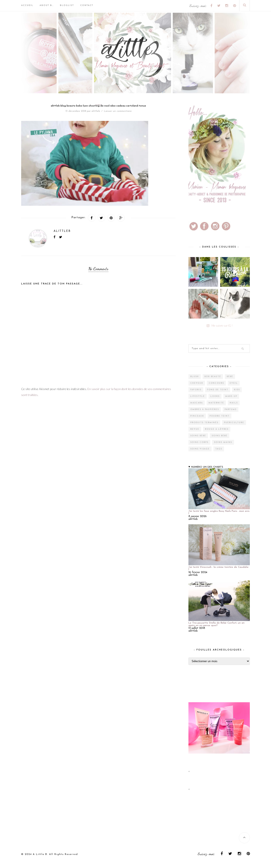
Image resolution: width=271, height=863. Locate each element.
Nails (234, 403)
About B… (47, 5)
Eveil (234, 383)
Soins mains (223, 442)
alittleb (95, 111)
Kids (237, 390)
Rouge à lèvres (216, 429)
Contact (86, 5)
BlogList (67, 5)
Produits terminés (204, 423)
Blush (194, 377)
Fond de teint (217, 390)
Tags (218, 449)
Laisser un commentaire (118, 111)
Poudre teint (220, 416)
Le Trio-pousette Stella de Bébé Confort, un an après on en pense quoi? (216, 624)
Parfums (230, 409)
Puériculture (234, 423)
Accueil (27, 5)
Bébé (230, 377)
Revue (194, 429)
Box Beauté (213, 377)
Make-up (231, 396)
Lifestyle (197, 396)
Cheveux (196, 383)
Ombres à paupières (204, 409)
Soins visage (200, 449)
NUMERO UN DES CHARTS (207, 467)
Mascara (196, 403)
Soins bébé (198, 436)
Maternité (216, 403)
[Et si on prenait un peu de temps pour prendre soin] (203, 304)
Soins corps (199, 442)
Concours (216, 383)
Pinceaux (197, 416)
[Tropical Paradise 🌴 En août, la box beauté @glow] (203, 272)
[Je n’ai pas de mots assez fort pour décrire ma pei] (235, 304)
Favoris (195, 390)
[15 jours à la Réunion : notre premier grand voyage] (235, 272)
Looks (215, 396)
